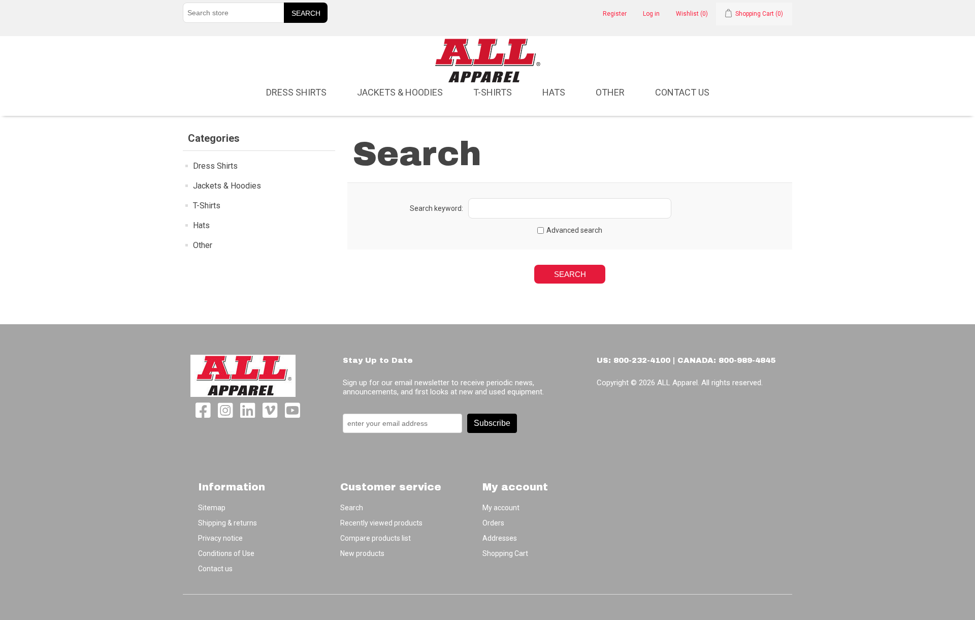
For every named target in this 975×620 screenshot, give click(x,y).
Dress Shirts (296, 92)
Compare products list (375, 538)
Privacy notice (220, 538)
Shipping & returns (227, 523)
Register (615, 13)
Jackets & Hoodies (400, 92)
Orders (493, 523)
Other (610, 92)
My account (500, 508)
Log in (651, 13)
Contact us (682, 92)
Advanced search (574, 230)
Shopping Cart (505, 553)
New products (362, 553)
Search (351, 508)
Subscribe (492, 423)
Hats (553, 92)
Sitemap (211, 508)
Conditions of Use (226, 553)
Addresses (499, 538)
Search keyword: (436, 208)
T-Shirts (492, 92)
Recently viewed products (381, 523)
